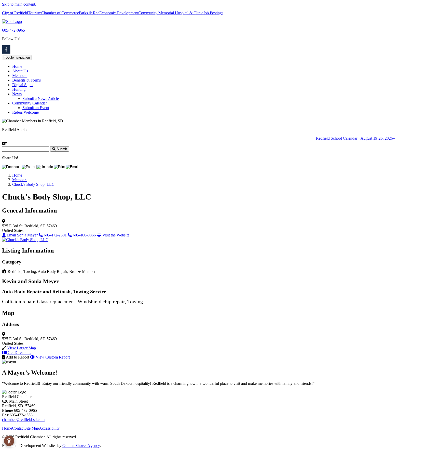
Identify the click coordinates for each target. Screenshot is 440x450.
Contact (18, 428)
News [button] (17, 94)
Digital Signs (22, 85)
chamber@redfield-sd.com (23, 419)
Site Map (31, 428)
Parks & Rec (89, 13)
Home (17, 66)
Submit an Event (35, 107)
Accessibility (49, 428)
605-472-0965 (13, 30)
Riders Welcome (25, 112)
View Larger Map (21, 348)
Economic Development (118, 13)
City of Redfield (15, 13)
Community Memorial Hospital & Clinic (170, 13)
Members (19, 75)
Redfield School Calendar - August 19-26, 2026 (350, 138)
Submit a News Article (40, 98)
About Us (20, 71)
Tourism (34, 13)
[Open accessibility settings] (9, 441)
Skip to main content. (19, 4)
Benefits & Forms (26, 80)
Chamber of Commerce (60, 13)
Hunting (18, 89)
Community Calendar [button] (29, 103)
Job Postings (213, 13)
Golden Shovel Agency (81, 445)
